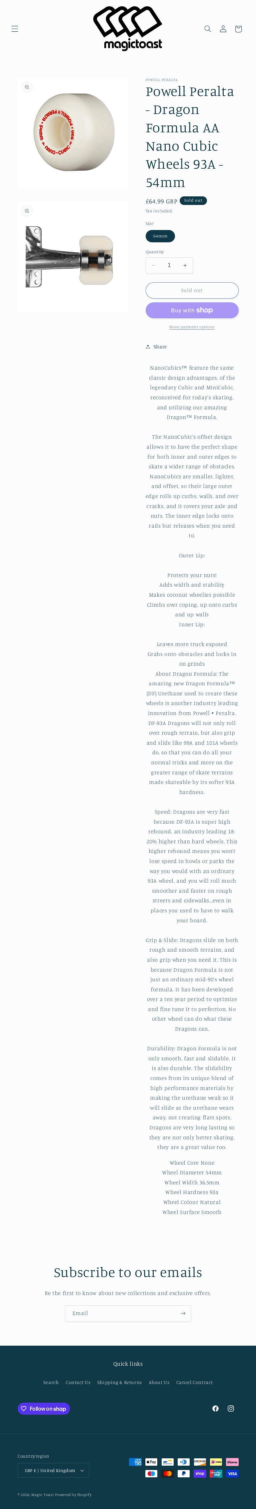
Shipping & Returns (119, 1382)
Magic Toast (42, 1494)
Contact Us (78, 1382)
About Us (159, 1382)
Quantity (155, 251)
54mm (164, 237)
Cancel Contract (194, 1382)
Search (51, 1382)
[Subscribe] (183, 1313)
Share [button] (160, 346)
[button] (14, 29)
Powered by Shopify (73, 1494)
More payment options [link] (192, 326)
